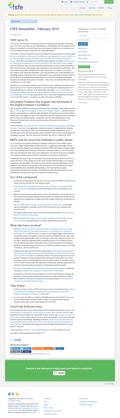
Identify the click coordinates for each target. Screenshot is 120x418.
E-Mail (16, 351)
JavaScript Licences (50, 414)
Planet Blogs (82, 58)
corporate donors (47, 330)
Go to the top (109, 384)
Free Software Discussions (88, 62)
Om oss (83, 8)
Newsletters (82, 48)
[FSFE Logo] (15, 6)
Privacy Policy (48, 408)
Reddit (48, 348)
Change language (78, 2)
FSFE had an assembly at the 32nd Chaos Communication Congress (39, 268)
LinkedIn (59, 348)
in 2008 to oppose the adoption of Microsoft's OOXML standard (37, 111)
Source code (83, 399)
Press (110, 8)
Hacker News (37, 348)
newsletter (17, 340)
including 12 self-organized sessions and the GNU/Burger (42, 271)
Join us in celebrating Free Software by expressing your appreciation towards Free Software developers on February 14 (44, 291)
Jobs (45, 402)
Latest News (82, 52)
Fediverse (15, 348)
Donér (110, 2)
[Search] (87, 2)
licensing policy (31, 412)
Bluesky (27, 348)
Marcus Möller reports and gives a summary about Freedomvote (38, 205)
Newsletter (16, 21)
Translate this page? (86, 405)
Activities (92, 8)
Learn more (47, 354)
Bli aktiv (101, 8)
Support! (27, 351)
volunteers (27, 330)
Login (65, 2)
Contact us (47, 399)
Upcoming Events (84, 55)
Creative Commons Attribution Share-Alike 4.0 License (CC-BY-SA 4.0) (23, 408)
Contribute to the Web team (88, 402)
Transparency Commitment (53, 411)
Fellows (35, 330)
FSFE (43, 333)
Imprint (46, 405)
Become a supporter (84, 66)
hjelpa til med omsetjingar (83, 15)
